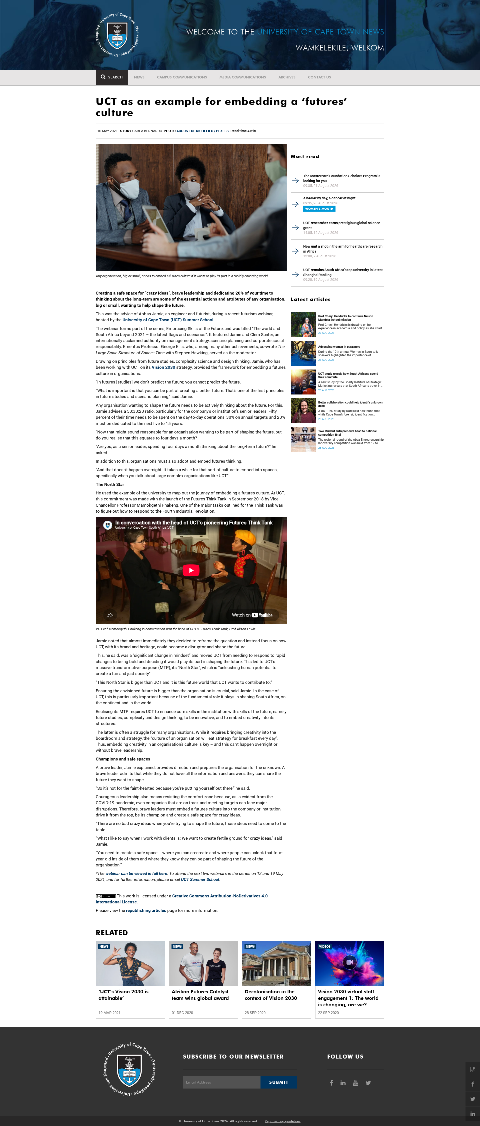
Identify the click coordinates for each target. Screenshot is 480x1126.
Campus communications (182, 77)
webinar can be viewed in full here (136, 873)
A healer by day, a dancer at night (329, 198)
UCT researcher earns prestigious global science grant (341, 225)
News (139, 77)
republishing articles (146, 910)
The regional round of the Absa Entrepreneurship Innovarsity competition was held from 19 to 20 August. (351, 441)
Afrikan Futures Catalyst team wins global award (200, 995)
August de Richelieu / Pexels (202, 131)
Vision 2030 (163, 367)
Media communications (243, 77)
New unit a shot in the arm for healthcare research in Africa (342, 248)
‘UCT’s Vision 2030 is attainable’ (123, 995)
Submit (278, 1082)
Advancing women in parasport (339, 347)
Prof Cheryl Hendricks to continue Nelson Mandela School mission (345, 318)
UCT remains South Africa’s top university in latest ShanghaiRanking (343, 272)
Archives (287, 77)
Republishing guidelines (282, 1121)
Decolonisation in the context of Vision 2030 (271, 995)
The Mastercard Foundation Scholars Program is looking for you (341, 178)
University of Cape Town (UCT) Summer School (168, 319)
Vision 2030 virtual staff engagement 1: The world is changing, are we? (348, 998)
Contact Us (319, 77)
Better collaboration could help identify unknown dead (350, 404)
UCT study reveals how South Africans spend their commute (348, 375)
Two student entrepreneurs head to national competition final (347, 432)
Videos (324, 946)
